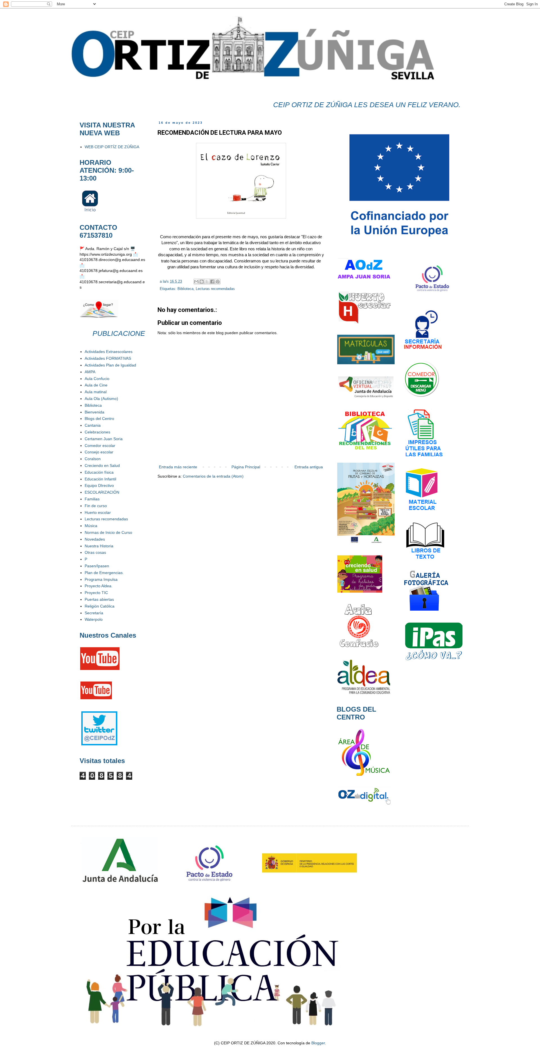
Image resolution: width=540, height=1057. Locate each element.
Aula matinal (96, 392)
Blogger (318, 1043)
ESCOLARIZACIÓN (102, 492)
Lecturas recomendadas (215, 289)
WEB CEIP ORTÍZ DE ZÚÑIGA (112, 147)
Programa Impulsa (101, 579)
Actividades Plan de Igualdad (110, 365)
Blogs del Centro (99, 418)
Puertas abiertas (99, 599)
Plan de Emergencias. (104, 572)
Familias (92, 499)
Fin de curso (96, 505)
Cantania (93, 425)
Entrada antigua (308, 467)
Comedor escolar (100, 445)
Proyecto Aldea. (98, 586)
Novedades (95, 539)
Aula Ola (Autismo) (101, 398)
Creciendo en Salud (102, 465)
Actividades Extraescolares (108, 351)
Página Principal (245, 467)
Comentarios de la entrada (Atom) (213, 476)
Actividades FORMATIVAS (108, 358)
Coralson (93, 458)
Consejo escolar (99, 452)
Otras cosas (95, 552)
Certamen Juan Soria (104, 439)
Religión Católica (99, 606)
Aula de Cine (96, 385)
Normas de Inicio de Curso (108, 532)
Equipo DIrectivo (99, 485)
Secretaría (94, 613)
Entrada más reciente (178, 467)
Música (91, 525)
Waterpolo (94, 619)
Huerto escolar (98, 512)
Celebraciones (97, 432)
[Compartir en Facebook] (212, 281)
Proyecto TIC (96, 592)
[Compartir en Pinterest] (217, 281)
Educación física (99, 472)
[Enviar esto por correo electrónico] (196, 281)
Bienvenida (94, 412)
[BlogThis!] (201, 281)
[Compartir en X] (207, 281)
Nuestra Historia (99, 546)
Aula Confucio (97, 378)
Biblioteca (185, 289)
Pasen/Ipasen (97, 566)
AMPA (90, 372)
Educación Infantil (100, 479)
